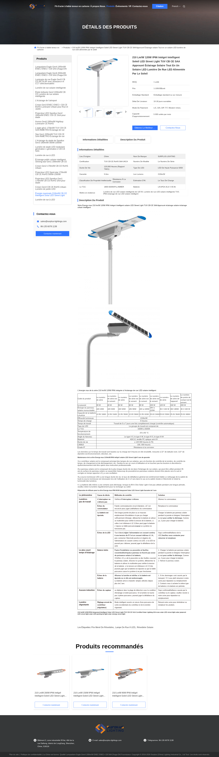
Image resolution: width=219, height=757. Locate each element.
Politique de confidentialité (31, 754)
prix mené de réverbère (102, 627)
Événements (122, 6)
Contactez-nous (140, 6)
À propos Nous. (98, 6)
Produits (110, 6)
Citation (159, 6)
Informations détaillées (95, 139)
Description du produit (132, 139)
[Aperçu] (37, 6)
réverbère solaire (145, 627)
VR (130, 6)
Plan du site (14, 754)
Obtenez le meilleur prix (145, 128)
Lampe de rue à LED (125, 627)
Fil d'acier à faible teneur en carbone (72, 6)
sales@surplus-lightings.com (54, 221)
